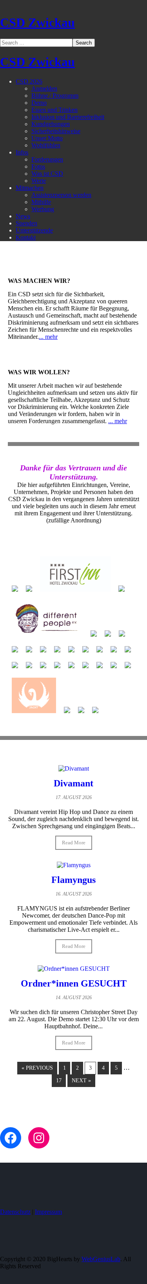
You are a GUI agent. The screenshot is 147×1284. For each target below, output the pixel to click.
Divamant (73, 783)
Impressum (48, 1211)
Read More (73, 842)
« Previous (37, 1068)
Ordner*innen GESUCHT (74, 983)
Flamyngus (73, 880)
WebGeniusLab (101, 1259)
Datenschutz (15, 1211)
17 (59, 1080)
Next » (81, 1080)
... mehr (48, 336)
